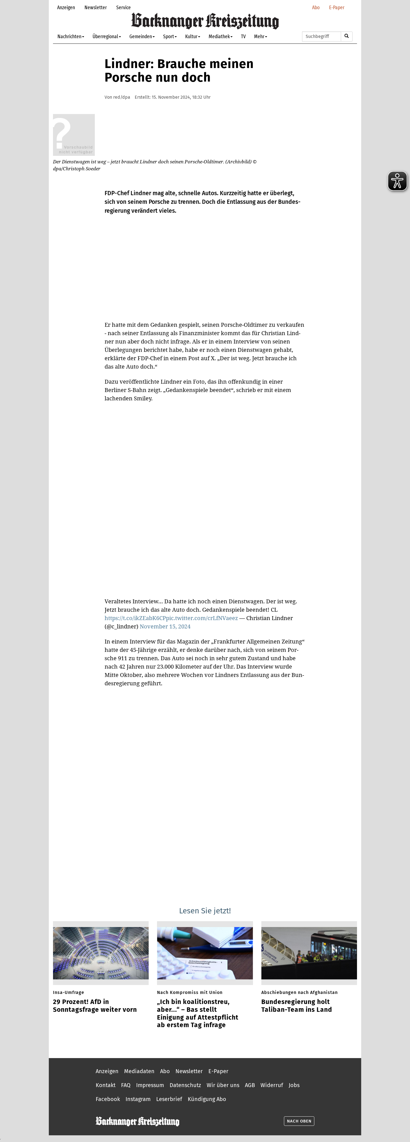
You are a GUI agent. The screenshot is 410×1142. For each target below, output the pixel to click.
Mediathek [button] (219, 36)
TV (243, 36)
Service (123, 7)
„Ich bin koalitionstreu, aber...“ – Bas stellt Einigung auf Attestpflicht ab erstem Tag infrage (197, 1013)
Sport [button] (168, 36)
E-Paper (336, 7)
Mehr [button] (259, 36)
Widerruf (272, 1085)
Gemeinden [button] (140, 36)
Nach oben (299, 1121)
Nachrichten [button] (69, 36)
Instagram (138, 1099)
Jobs (294, 1085)
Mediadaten (139, 1071)
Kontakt (105, 1085)
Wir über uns (223, 1085)
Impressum (150, 1085)
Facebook (108, 1099)
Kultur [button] (191, 36)
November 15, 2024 (165, 626)
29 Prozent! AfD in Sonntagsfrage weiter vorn (95, 1005)
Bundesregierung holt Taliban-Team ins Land (296, 1005)
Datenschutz (185, 1085)
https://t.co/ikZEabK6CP (135, 618)
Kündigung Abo (207, 1099)
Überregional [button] (105, 36)
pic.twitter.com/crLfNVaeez (202, 618)
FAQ (126, 1085)
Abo (316, 7)
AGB (250, 1085)
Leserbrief (169, 1099)
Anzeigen (66, 7)
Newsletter (96, 7)
